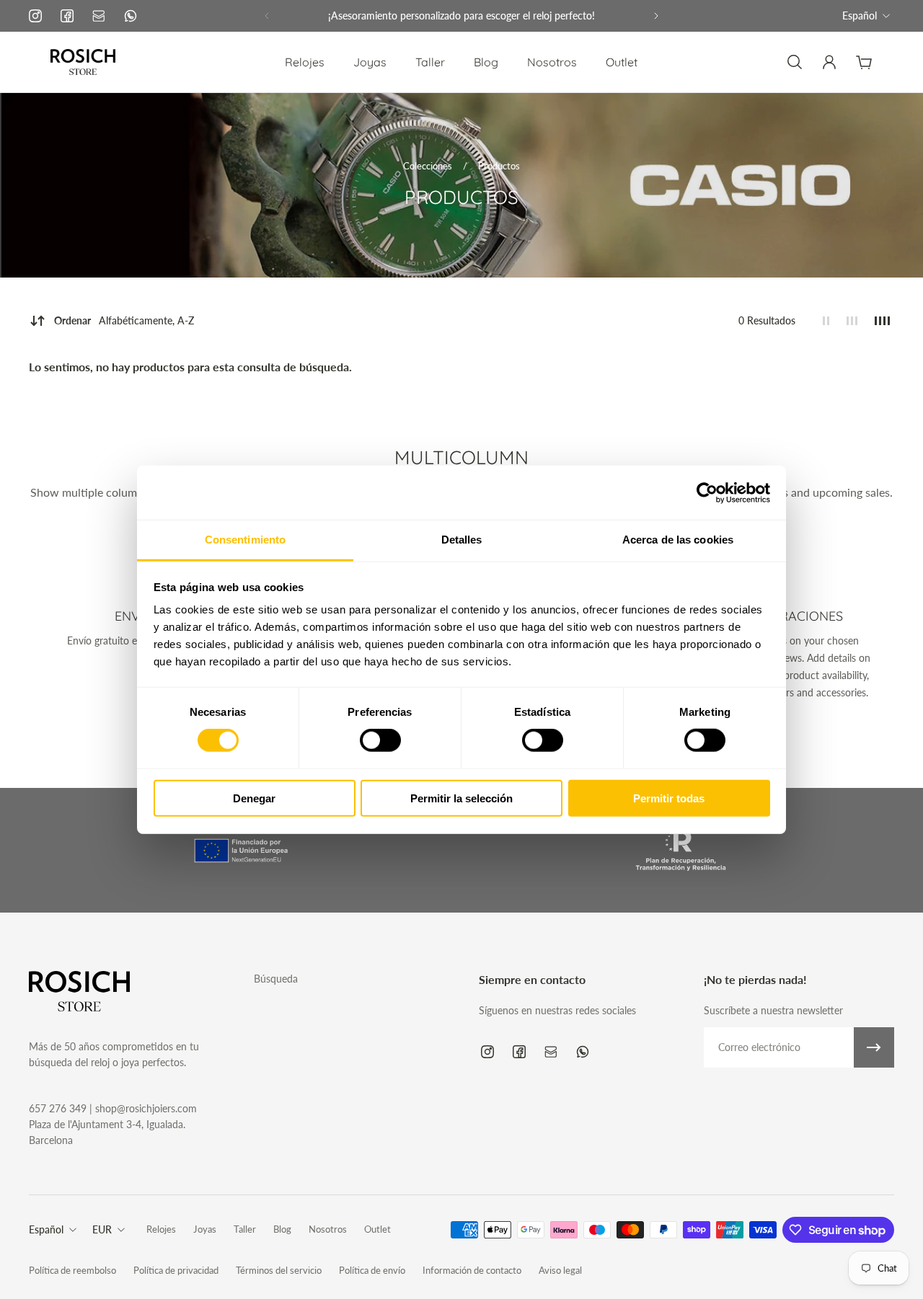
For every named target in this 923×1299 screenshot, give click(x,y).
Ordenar (124, 320)
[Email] (99, 16)
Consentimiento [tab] (245, 539)
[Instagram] (35, 16)
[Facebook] (67, 16)
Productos (499, 166)
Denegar (254, 798)
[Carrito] (864, 62)
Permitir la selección (461, 798)
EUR (102, 1229)
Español (859, 15)
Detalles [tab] (461, 539)
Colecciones (428, 166)
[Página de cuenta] (829, 62)
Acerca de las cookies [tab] (677, 539)
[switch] (380, 740)
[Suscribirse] (874, 1047)
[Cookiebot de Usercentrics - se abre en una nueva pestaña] (707, 492)
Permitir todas (669, 798)
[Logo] (82, 62)
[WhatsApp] (130, 16)
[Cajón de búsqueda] (794, 62)
